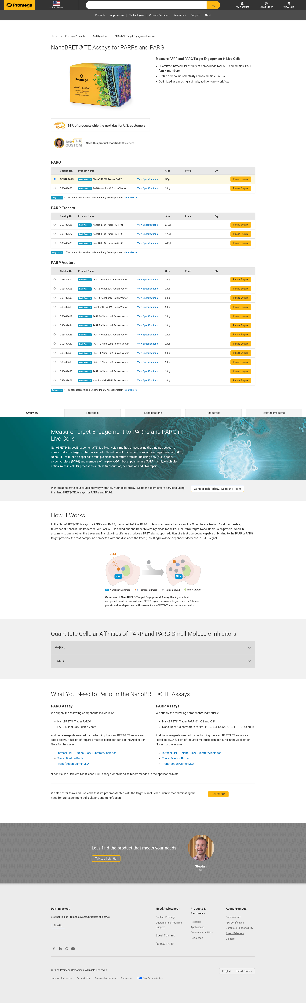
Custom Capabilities (202, 932)
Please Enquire (240, 179)
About (208, 15)
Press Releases (235, 933)
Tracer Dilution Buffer (70, 758)
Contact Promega (165, 917)
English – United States (237, 971)
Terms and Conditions (105, 978)
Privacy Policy (83, 978)
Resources (180, 15)
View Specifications (147, 179)
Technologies (136, 15)
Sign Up (58, 925)
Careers (230, 938)
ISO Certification (235, 922)
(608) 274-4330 (165, 943)
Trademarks (126, 978)
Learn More (131, 197)
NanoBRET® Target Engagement (72, 447)
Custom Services (158, 15)
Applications (117, 15)
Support (195, 15)
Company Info (233, 917)
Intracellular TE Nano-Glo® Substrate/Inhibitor (86, 753)
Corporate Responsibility (239, 927)
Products (100, 15)
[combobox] (146, 5)
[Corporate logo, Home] (19, 5)
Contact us (218, 794)
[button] (213, 5)
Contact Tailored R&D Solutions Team (217, 488)
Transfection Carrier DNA (73, 763)
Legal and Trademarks (61, 978)
